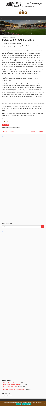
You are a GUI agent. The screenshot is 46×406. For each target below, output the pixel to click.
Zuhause (17, 127)
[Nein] (44, 403)
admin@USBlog (12, 37)
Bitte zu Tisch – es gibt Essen (9, 382)
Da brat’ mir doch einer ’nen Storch (10, 386)
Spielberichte (6, 124)
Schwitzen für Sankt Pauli (8, 387)
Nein (20, 404)
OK (16, 404)
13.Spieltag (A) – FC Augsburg (9, 131)
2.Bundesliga (5, 127)
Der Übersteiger (33, 3)
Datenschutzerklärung (26, 404)
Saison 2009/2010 (11, 127)
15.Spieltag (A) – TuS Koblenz (37, 131)
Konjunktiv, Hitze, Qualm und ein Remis (11, 384)
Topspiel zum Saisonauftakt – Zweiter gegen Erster (14, 389)
